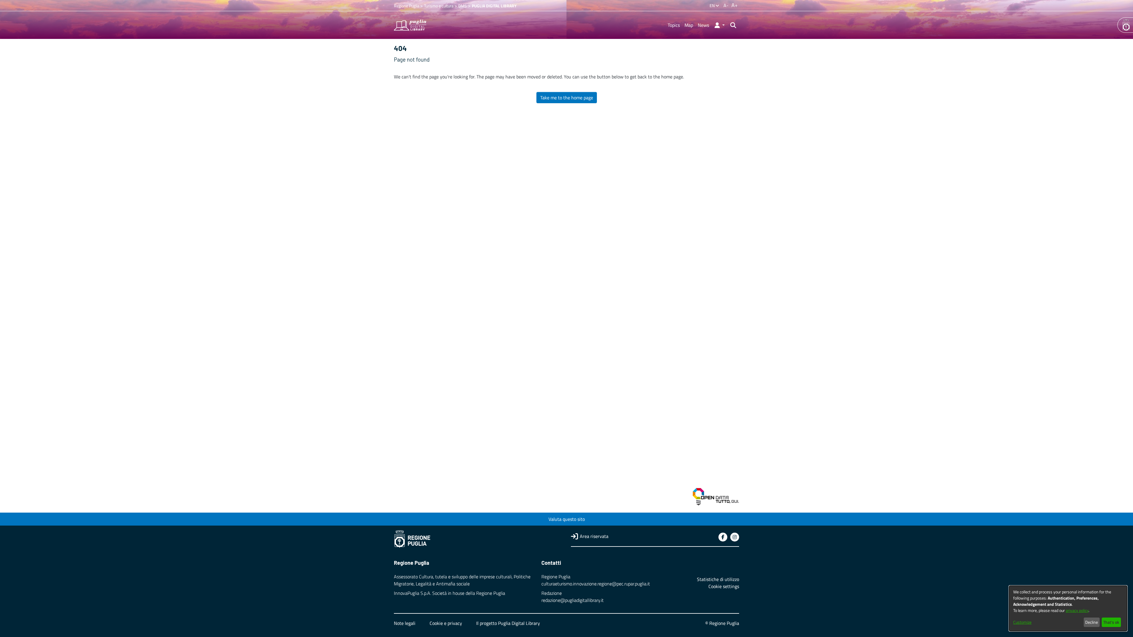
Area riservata (594, 536)
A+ (734, 5)
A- (725, 5)
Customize (1022, 622)
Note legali (404, 623)
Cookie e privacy (446, 623)
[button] (719, 25)
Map (689, 25)
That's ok (1111, 622)
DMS (462, 6)
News (703, 25)
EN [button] (713, 5)
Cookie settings (723, 586)
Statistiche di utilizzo (718, 579)
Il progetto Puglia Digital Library (508, 623)
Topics (674, 25)
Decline (1091, 622)
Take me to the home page (566, 97)
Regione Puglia (407, 6)
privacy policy (1077, 610)
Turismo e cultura (439, 6)
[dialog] (1068, 608)
